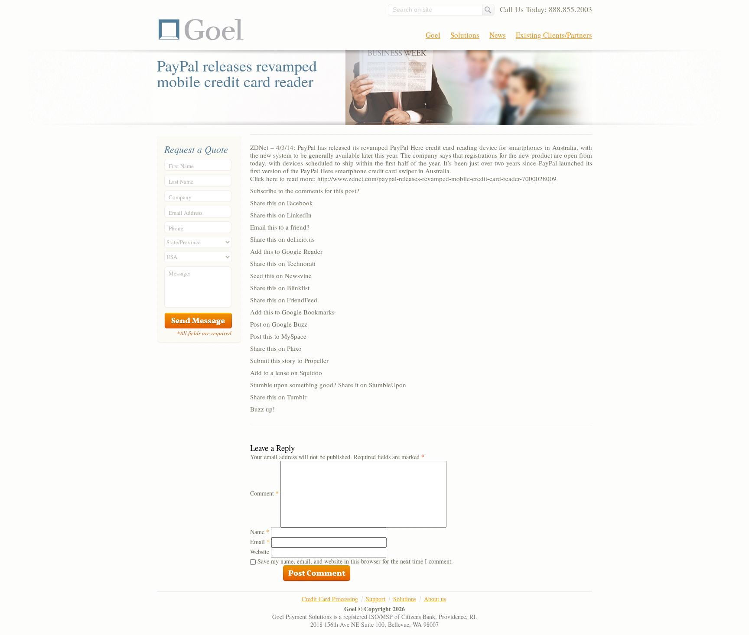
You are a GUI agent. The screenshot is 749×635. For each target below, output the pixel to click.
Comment (264, 493)
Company (180, 197)
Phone (176, 228)
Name (259, 532)
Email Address (185, 213)
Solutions (464, 35)
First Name (181, 166)
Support (375, 599)
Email (260, 542)
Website (259, 552)
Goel (201, 29)
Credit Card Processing (330, 599)
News (497, 35)
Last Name (181, 181)
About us (435, 599)
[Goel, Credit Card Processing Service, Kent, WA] (559, 609)
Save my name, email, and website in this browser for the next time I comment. (355, 561)
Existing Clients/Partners (554, 35)
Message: (180, 273)
